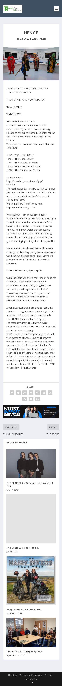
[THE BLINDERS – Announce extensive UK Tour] (31, 464)
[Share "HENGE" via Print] (37, 399)
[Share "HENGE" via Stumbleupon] (24, 399)
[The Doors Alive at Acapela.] (31, 518)
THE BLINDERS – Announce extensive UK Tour (29, 484)
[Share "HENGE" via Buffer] (50, 393)
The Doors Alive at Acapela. (22, 547)
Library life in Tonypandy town (24, 651)
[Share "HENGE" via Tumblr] (31, 393)
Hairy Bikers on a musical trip (23, 609)
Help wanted (31, 678)
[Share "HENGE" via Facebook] (12, 393)
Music (43, 38)
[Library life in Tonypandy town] (31, 632)
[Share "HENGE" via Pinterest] (37, 393)
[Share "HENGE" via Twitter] (18, 393)
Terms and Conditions (30, 675)
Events (35, 38)
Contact (49, 675)
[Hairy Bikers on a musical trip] (31, 580)
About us (12, 675)
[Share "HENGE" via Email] (31, 399)
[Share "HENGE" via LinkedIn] (44, 393)
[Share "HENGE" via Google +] (24, 393)
